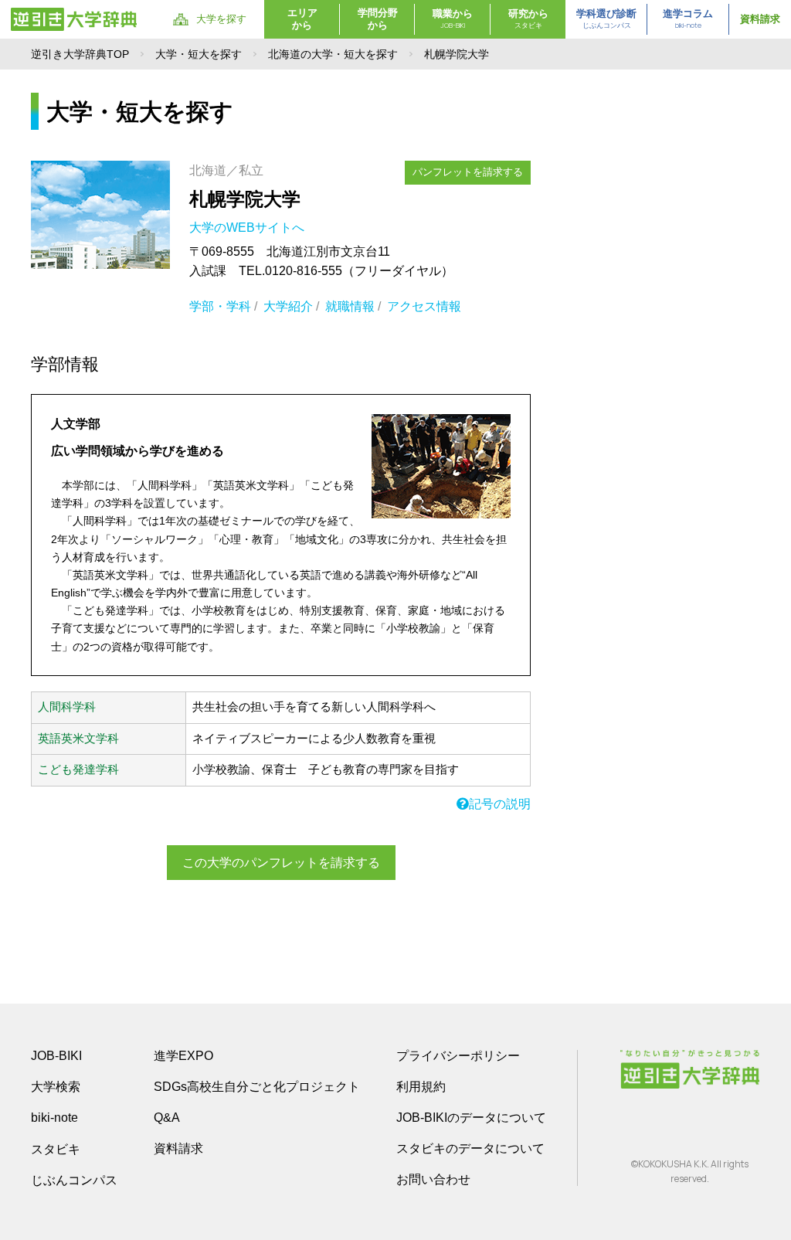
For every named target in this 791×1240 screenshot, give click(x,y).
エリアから (302, 19)
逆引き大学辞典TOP (80, 54)
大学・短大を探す (198, 54)
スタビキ (55, 1148)
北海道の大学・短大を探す (333, 54)
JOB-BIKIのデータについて (471, 1117)
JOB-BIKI (56, 1055)
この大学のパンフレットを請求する (281, 862)
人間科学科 (67, 707)
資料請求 (760, 19)
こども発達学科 (78, 769)
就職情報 (350, 306)
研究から (528, 19)
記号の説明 (500, 803)
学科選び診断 (606, 19)
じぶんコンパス (74, 1179)
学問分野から (378, 19)
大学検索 (55, 1086)
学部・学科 (220, 306)
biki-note (54, 1117)
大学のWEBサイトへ (248, 227)
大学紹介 (288, 306)
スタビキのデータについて (470, 1148)
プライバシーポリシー (458, 1055)
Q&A (167, 1117)
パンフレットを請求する (467, 172)
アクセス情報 (424, 306)
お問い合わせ (433, 1179)
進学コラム (688, 19)
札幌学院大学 (244, 199)
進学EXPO (183, 1055)
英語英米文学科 (78, 738)
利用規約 (421, 1086)
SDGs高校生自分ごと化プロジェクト (257, 1086)
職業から (453, 19)
